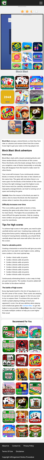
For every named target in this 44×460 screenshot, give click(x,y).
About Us (5, 445)
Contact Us (16, 445)
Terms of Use (7, 451)
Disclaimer (20, 451)
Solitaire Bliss (28, 305)
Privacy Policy (28, 445)
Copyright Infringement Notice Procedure (18, 457)
